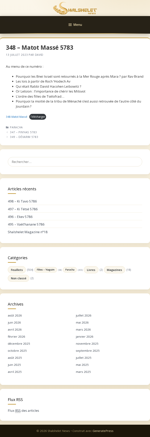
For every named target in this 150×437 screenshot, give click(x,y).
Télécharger (37, 117)
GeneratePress (103, 431)
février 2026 (16, 336)
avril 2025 (15, 372)
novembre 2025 (87, 343)
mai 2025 (82, 365)
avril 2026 (15, 329)
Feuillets (17, 270)
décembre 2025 (19, 343)
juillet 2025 (83, 358)
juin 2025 (14, 365)
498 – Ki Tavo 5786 (22, 201)
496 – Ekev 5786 (20, 216)
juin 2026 (14, 322)
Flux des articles (23, 410)
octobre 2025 (17, 350)
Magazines (114, 270)
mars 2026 (83, 329)
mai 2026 (82, 322)
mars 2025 (83, 372)
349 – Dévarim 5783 (24, 137)
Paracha (16, 127)
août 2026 (15, 315)
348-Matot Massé (16, 117)
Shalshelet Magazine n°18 (28, 232)
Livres (91, 270)
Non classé (18, 278)
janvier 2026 (84, 336)
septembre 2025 (88, 350)
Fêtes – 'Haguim (45, 269)
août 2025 (15, 358)
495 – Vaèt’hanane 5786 (26, 224)
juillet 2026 (83, 315)
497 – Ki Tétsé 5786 (23, 209)
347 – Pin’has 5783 (23, 132)
